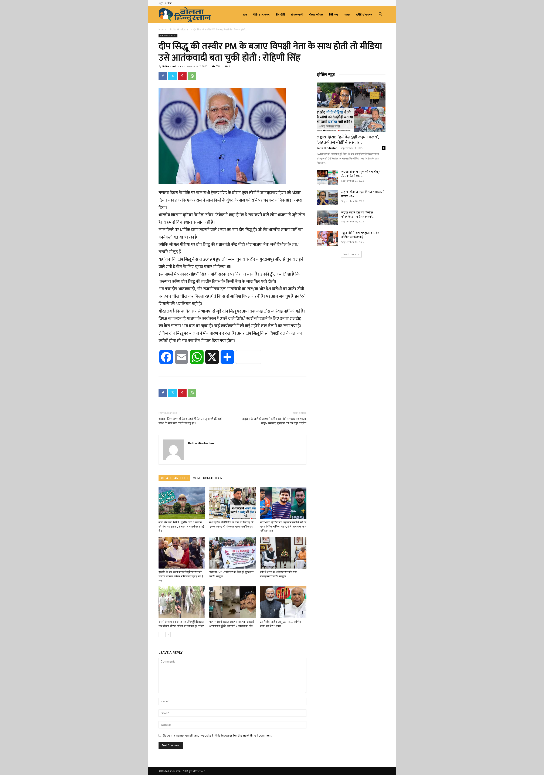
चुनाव (347, 14)
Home (162, 29)
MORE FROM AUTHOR (207, 478)
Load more (349, 254)
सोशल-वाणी (297, 14)
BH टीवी (280, 14)
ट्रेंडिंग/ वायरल (364, 14)
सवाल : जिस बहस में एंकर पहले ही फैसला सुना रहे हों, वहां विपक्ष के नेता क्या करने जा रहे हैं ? (190, 421)
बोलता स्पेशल (316, 14)
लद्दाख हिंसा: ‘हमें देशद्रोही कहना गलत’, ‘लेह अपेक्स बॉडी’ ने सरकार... (347, 139)
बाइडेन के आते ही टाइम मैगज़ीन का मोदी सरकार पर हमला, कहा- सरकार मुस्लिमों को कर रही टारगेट (274, 421)
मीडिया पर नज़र (261, 14)
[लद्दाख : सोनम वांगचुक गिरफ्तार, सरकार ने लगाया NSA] (327, 197)
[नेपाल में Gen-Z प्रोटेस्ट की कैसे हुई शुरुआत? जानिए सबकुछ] (232, 553)
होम (245, 14)
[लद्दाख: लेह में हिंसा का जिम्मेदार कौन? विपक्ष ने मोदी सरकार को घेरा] (327, 217)
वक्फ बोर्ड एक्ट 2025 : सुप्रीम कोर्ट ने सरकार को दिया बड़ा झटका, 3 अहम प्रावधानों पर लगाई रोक (181, 526)
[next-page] (168, 634)
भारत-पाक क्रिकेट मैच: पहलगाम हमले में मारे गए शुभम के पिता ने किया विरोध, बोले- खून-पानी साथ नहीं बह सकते (283, 526)
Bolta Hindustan (179, 29)
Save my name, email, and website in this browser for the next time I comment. (217, 735)
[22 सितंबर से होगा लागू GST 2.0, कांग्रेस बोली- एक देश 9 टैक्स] (283, 602)
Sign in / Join (165, 2)
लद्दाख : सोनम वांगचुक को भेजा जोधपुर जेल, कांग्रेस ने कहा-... (361, 173)
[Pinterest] (182, 76)
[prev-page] (161, 634)
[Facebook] (163, 76)
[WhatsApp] (192, 76)
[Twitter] (172, 76)
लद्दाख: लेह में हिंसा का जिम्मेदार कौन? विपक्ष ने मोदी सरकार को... (357, 214)
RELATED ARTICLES (174, 478)
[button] (380, 15)
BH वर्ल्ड (334, 14)
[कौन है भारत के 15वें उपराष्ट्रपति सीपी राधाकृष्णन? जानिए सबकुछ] (283, 553)
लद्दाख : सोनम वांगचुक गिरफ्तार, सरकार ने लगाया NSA (362, 194)
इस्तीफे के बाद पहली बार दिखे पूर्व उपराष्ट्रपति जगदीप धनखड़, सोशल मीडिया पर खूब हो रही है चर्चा (181, 576)
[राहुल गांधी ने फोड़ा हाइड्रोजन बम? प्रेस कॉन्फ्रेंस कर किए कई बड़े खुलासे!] (327, 238)
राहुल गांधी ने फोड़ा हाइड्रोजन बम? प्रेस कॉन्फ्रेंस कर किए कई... (360, 235)
